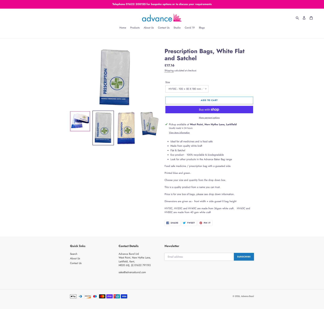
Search (73, 254)
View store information (179, 132)
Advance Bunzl (247, 296)
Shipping (169, 70)
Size (167, 82)
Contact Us (76, 263)
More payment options (209, 117)
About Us (75, 258)
